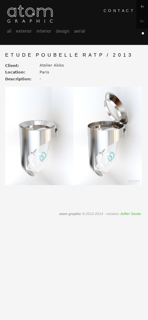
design (63, 31)
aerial (79, 31)
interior (43, 31)
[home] (29, 14)
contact (119, 11)
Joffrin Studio (130, 214)
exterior (24, 31)
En (142, 21)
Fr (142, 7)
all (9, 31)
